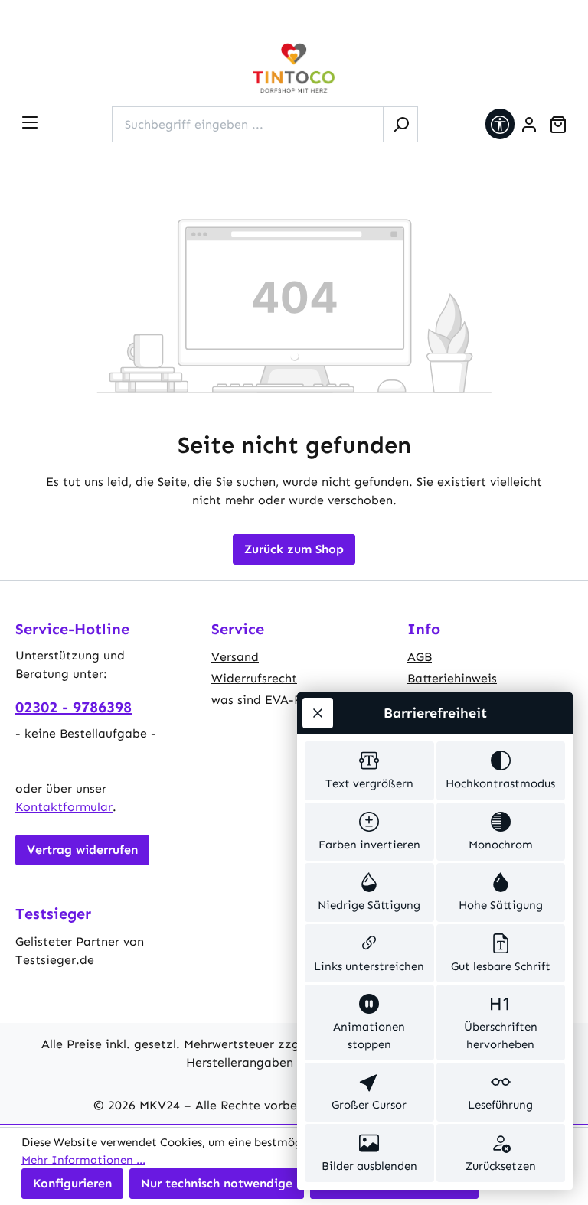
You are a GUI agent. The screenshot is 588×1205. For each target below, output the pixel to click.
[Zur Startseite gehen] (294, 68)
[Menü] (29, 122)
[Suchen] (400, 124)
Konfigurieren (72, 1183)
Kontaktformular (64, 807)
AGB (419, 657)
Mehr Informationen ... (83, 1160)
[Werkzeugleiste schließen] (317, 713)
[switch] (369, 770)
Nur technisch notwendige (216, 1183)
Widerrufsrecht (254, 678)
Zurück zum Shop (294, 549)
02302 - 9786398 (73, 707)
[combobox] (248, 124)
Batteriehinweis (452, 678)
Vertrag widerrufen (82, 849)
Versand (235, 657)
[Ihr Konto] (529, 125)
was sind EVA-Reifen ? (276, 699)
